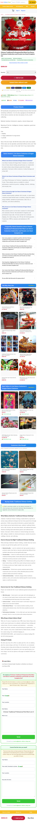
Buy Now (31, 818)
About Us (18, 812)
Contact (33, 6)
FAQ (27, 6)
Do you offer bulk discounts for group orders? (18, 278)
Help (31, 812)
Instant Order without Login (18, 82)
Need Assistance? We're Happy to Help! (18, 62)
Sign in (18, 10)
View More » (31, 285)
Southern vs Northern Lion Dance (24, 664)
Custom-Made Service (7, 6)
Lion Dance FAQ (6, 666)
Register (23, 10)
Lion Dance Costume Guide (8, 664)
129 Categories (19, 6)
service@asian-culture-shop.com (22, 741)
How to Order (6, 812)
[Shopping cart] (13, 11)
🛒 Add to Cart (18, 78)
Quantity (3, 72)
